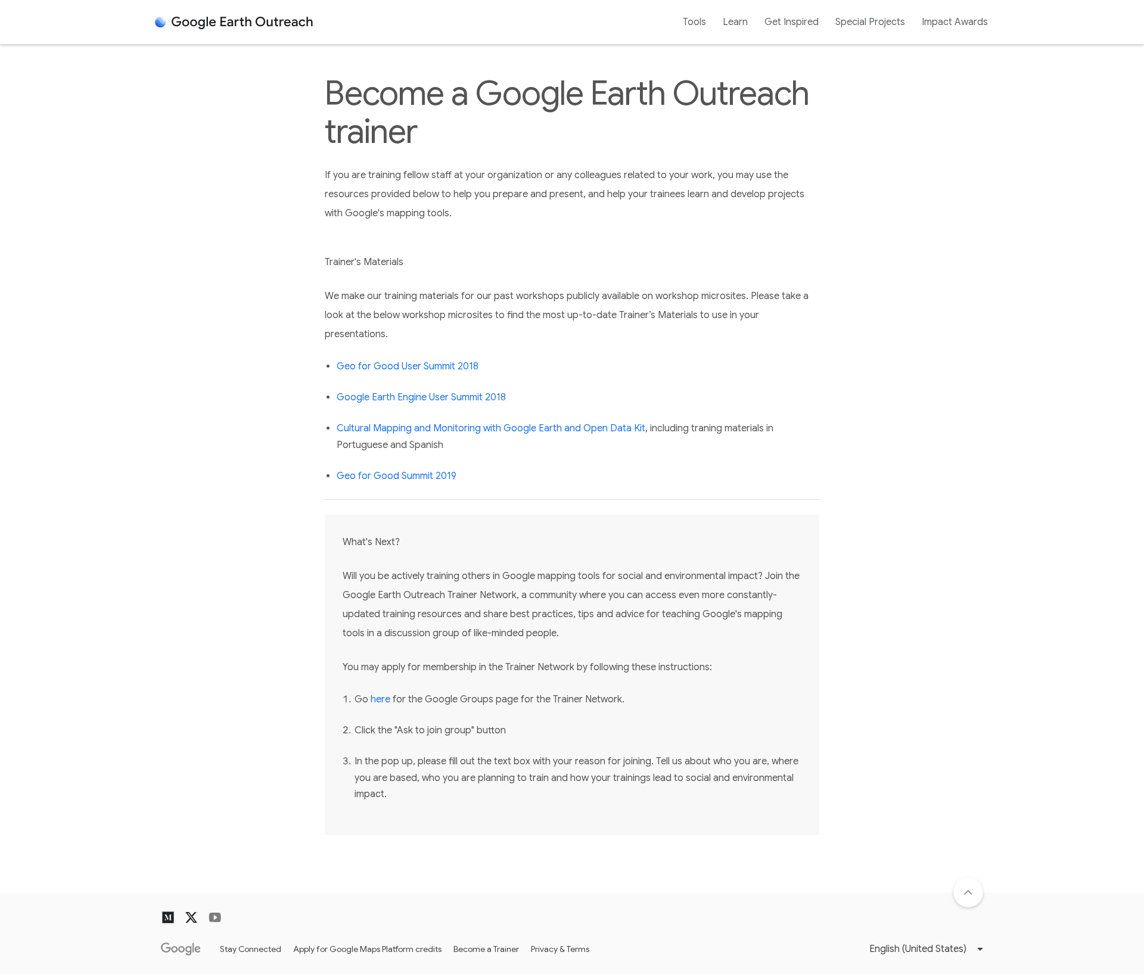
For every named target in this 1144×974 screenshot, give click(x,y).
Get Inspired (791, 22)
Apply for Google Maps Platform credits (367, 949)
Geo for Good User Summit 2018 (407, 366)
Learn (735, 22)
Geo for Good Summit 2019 (396, 476)
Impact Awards (955, 22)
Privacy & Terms (560, 949)
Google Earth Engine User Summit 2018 (421, 397)
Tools (694, 22)
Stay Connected (250, 949)
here (380, 699)
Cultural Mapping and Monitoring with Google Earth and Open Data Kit (491, 428)
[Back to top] (968, 892)
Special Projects (870, 22)
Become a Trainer (486, 949)
